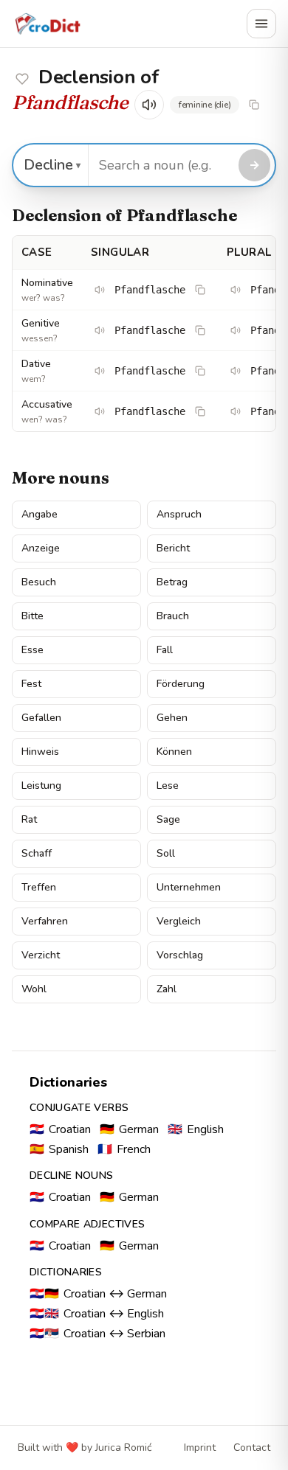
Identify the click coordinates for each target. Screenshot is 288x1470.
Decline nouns (72, 1175)
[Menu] (261, 23)
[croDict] (47, 23)
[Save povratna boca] (22, 79)
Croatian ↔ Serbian (97, 1334)
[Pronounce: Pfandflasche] (100, 290)
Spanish (59, 1149)
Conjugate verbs (79, 1108)
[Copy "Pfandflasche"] (254, 105)
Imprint (200, 1448)
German (129, 1129)
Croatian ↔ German (98, 1294)
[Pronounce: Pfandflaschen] (235, 290)
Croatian (60, 1129)
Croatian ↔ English (97, 1314)
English (196, 1129)
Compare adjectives (87, 1224)
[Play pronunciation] (149, 104)
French (124, 1149)
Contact (251, 1448)
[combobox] (161, 165)
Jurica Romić (123, 1448)
